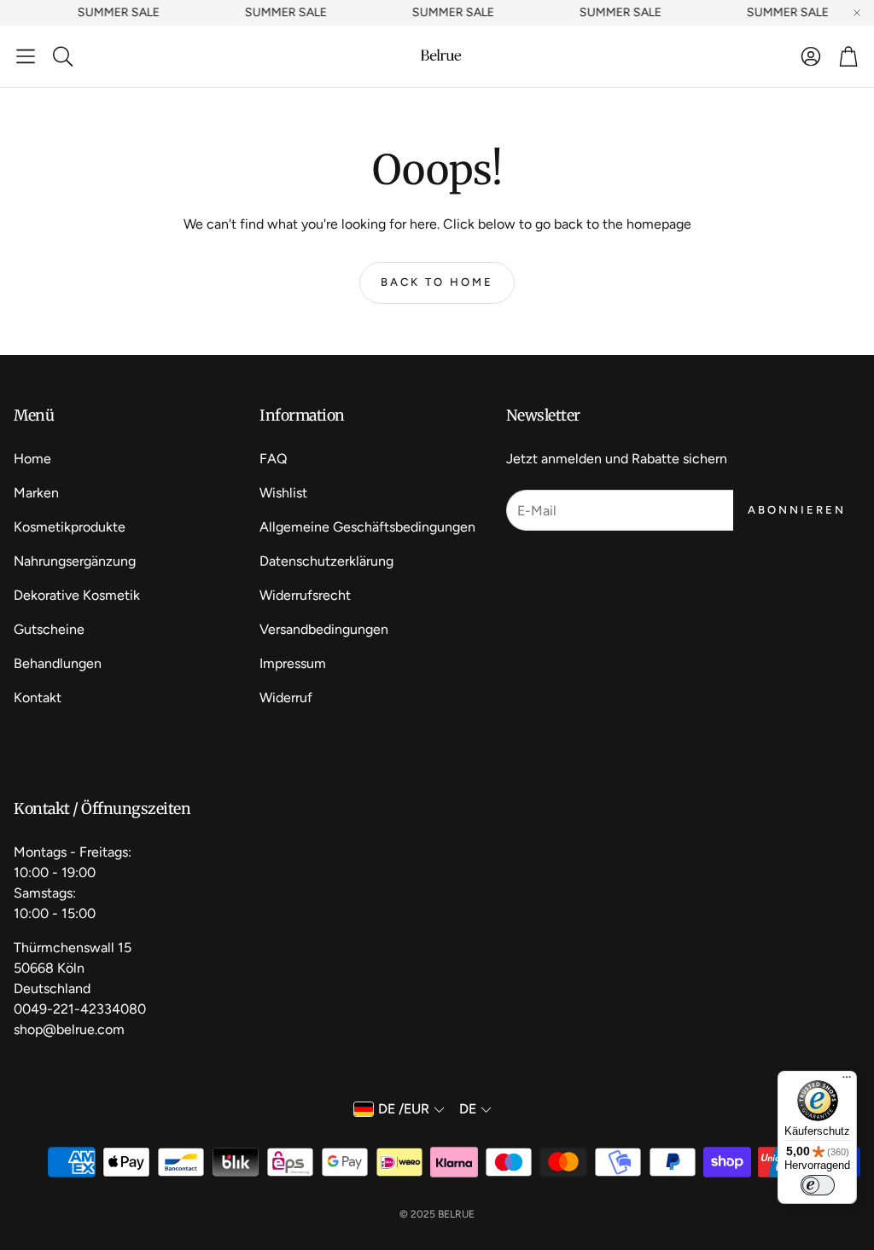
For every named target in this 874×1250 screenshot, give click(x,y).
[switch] (818, 1185)
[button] (26, 56)
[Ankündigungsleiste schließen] (857, 13)
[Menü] (846, 1081)
